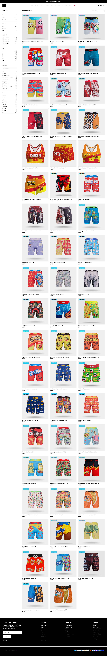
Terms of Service (97, 635)
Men (42, 629)
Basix (42, 627)
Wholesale (95, 637)
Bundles (43, 635)
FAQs (67, 631)
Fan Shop (4, 65)
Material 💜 (15, 650)
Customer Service (70, 635)
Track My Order (69, 625)
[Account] (98, 5)
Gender (4, 24)
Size (3, 48)
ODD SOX (7, 650)
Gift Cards (43, 641)
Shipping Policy (96, 631)
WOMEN (47, 6)
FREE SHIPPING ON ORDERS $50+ (53, 1)
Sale (42, 639)
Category (4, 35)
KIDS (52, 6)
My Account (68, 629)
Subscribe (7, 636)
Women (43, 631)
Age (3, 14)
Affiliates (68, 637)
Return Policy (96, 633)
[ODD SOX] (4, 5)
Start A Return (69, 627)
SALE (70, 6)
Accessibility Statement (98, 629)
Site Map (95, 639)
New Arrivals (44, 625)
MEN (42, 6)
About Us (95, 625)
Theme (3, 92)
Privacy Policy (96, 627)
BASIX (37, 6)
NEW (32, 6)
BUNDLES (58, 6)
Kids (42, 633)
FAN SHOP (64, 6)
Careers (67, 633)
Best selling (94, 11)
